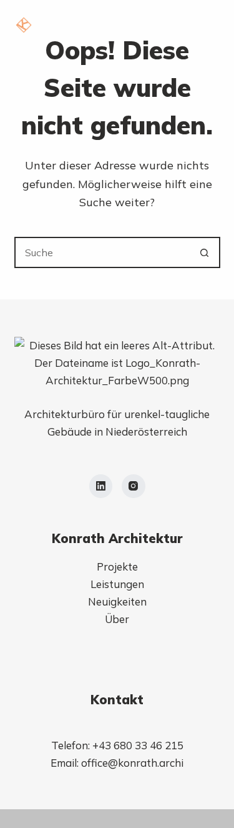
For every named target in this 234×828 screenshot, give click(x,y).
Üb (112, 619)
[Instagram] (133, 486)
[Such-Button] (204, 252)
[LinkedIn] (101, 486)
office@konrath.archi (132, 762)
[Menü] (214, 25)
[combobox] (103, 252)
